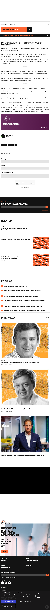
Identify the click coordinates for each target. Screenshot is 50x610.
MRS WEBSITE (29, 565)
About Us (3, 563)
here (38, 597)
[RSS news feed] (9, 584)
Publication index (5, 567)
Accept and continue (8, 601)
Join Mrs (3, 565)
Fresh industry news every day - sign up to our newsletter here (17, 35)
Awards (4, 145)
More (47, 317)
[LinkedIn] (2, 584)
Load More (25, 464)
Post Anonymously (25, 187)
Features (10, 145)
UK (15, 145)
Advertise (3, 560)
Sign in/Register (13, 24)
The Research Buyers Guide (7, 200)
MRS (7, 24)
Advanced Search (45, 210)
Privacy (27, 558)
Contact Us (4, 558)
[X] (6, 584)
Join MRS (4, 551)
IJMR (27, 563)
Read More (43, 127)
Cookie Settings (8, 606)
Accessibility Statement (32, 560)
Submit (25, 189)
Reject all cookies (24, 601)
